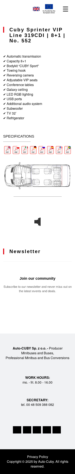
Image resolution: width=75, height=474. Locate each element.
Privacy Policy (37, 456)
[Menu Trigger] (65, 9)
